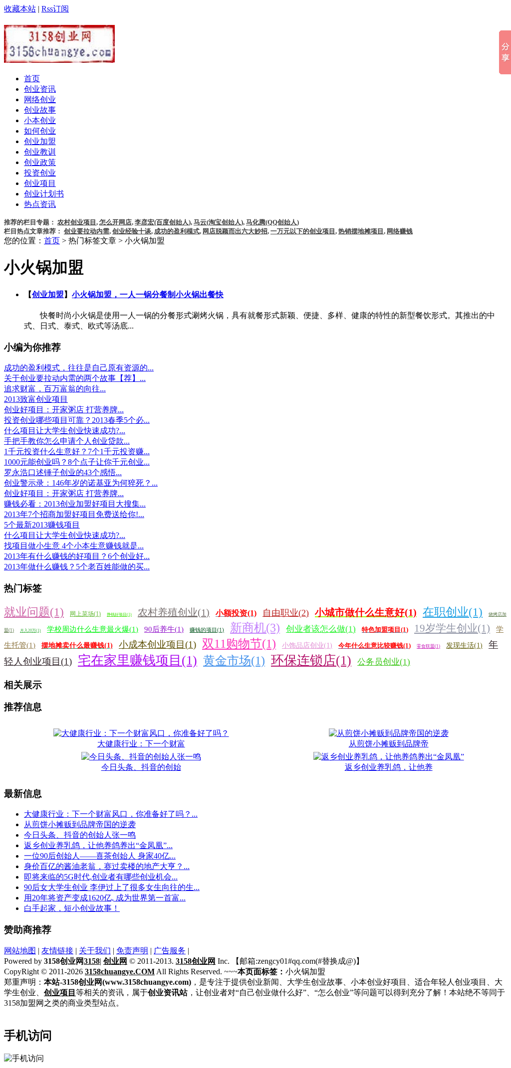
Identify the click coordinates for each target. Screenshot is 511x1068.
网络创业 (40, 99)
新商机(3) (255, 627)
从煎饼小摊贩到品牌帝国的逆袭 (80, 824)
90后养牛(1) (164, 629)
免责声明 (132, 950)
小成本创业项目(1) (157, 644)
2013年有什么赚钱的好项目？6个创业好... (77, 556)
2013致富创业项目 (36, 399)
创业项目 (40, 183)
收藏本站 (20, 8)
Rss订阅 (55, 8)
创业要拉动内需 (86, 231)
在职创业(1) (453, 612)
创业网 (115, 961)
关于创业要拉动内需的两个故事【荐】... (75, 378)
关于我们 (95, 950)
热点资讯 (40, 204)
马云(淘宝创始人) (218, 222)
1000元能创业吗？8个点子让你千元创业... (77, 462)
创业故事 (40, 110)
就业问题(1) (34, 612)
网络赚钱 (400, 231)
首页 (32, 78)
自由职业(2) (285, 613)
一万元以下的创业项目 (302, 231)
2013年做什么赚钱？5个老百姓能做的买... (77, 566)
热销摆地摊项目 (361, 231)
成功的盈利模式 (177, 231)
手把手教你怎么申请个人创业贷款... (67, 441)
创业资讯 (40, 89)
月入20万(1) (30, 630)
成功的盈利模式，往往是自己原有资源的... (79, 367)
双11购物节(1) (239, 643)
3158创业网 (196, 961)
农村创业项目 (76, 222)
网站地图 (20, 950)
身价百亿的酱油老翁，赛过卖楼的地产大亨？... (107, 866)
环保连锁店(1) (311, 660)
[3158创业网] (59, 57)
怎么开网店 (115, 222)
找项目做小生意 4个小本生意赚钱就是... (74, 545)
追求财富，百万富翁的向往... (55, 388)
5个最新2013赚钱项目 (42, 525)
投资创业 (40, 173)
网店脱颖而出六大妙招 (235, 231)
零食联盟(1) (428, 646)
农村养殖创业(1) (174, 612)
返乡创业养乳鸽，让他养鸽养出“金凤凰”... (98, 845)
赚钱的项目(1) (207, 630)
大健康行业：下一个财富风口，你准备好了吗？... (111, 814)
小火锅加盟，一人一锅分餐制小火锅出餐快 (148, 294)
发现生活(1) (464, 645)
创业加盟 (40, 141)
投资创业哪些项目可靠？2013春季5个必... (77, 420)
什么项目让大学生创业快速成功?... (64, 430)
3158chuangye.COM (120, 971)
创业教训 (40, 152)
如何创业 (40, 131)
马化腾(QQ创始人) (272, 222)
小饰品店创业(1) (307, 645)
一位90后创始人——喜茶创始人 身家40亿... (100, 856)
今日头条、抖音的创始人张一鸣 (80, 835)
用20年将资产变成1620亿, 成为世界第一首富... (105, 897)
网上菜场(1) (85, 613)
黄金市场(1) (234, 660)
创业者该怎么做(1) (321, 629)
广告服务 (170, 950)
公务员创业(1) (383, 662)
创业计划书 (44, 193)
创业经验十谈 (131, 231)
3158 (92, 961)
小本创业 (40, 120)
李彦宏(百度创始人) (163, 222)
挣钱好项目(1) (119, 614)
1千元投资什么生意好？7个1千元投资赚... (77, 451)
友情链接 (57, 950)
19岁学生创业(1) (452, 628)
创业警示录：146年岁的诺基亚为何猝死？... (81, 483)
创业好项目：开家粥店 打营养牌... (64, 409)
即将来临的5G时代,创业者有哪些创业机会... (101, 877)
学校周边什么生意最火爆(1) (92, 629)
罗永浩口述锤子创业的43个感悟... (63, 472)
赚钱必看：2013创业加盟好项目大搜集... (75, 504)
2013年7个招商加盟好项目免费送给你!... (74, 514)
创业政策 (40, 162)
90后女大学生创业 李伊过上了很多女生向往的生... (112, 887)
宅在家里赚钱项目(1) (137, 660)
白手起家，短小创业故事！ (72, 908)
